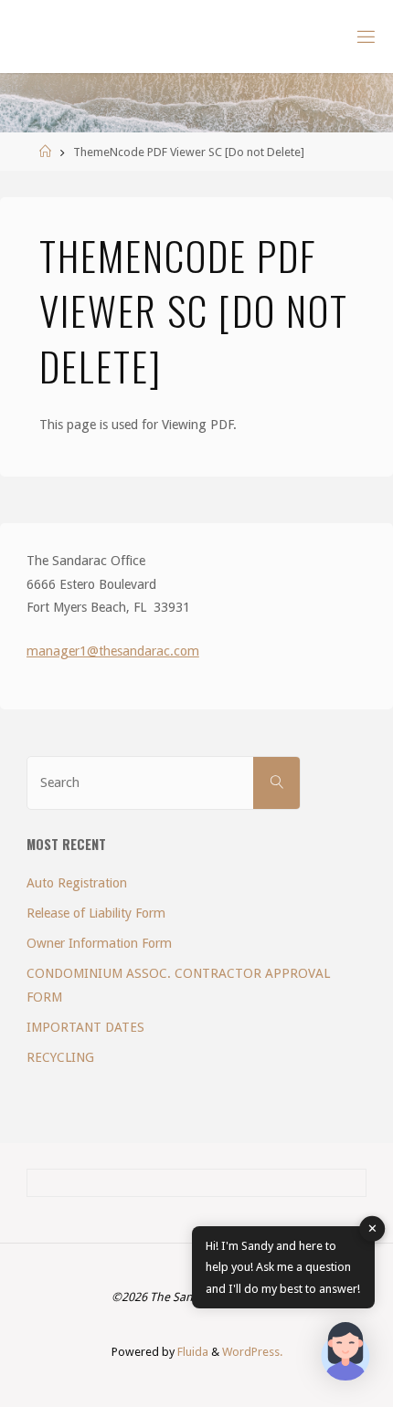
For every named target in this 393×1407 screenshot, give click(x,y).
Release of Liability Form (96, 913)
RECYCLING (60, 1057)
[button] (345, 1355)
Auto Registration (77, 883)
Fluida (191, 1352)
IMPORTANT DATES (85, 1027)
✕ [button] (372, 1228)
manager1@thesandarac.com (113, 651)
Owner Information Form (99, 943)
